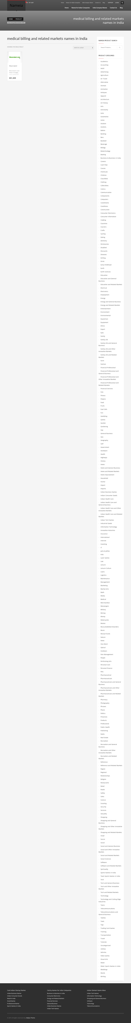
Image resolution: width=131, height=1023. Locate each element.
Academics (104, 61)
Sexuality (104, 814)
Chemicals (104, 172)
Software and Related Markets (111, 866)
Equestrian (104, 319)
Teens (103, 905)
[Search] (119, 47)
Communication (106, 192)
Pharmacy (104, 700)
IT (101, 548)
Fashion (103, 364)
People (103, 658)
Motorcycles (105, 620)
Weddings (104, 969)
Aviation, (103, 127)
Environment (105, 312)
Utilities (103, 949)
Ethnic (103, 326)
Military (103, 610)
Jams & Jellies (105, 551)
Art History (104, 103)
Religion (103, 779)
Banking (103, 134)
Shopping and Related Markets (111, 832)
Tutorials (104, 942)
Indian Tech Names (107, 520)
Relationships (105, 776)
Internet (103, 541)
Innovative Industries (108, 530)
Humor (103, 482)
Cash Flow (104, 165)
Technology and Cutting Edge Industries (110, 900)
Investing (104, 544)
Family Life (104, 340)
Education (104, 275)
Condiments (105, 203)
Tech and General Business (110, 883)
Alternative (104, 82)
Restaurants (105, 783)
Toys (102, 925)
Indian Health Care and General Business (108, 503)
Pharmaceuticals (106, 678)
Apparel (103, 96)
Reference (104, 762)
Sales (102, 796)
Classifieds (104, 179)
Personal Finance (106, 668)
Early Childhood (106, 265)
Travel (103, 938)
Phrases (103, 706)
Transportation (106, 935)
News (102, 641)
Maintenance (105, 579)
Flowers (103, 399)
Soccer (103, 839)
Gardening (104, 426)
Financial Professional (108, 368)
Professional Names (13, 1003)
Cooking (103, 220)
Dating (103, 237)
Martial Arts (105, 589)
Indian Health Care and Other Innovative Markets (110, 509)
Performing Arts (106, 661)
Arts (102, 106)
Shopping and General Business (107, 822)
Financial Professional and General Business (109, 372)
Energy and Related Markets (110, 305)
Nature (103, 637)
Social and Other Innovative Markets (109, 851)
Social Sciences (106, 859)
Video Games (105, 956)
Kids (102, 554)
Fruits (102, 406)
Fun (102, 413)
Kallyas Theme (30, 1018)
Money (103, 616)
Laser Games (105, 558)
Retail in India (11, 998)
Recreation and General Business (108, 745)
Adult (102, 68)
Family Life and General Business (108, 344)
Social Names (11, 1001)
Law (102, 561)
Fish (102, 392)
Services (103, 810)
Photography (105, 703)
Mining (103, 613)
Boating (103, 155)
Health (103, 454)
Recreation (104, 741)
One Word (104, 644)
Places (103, 710)
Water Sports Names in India (110, 966)
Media (103, 596)
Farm (102, 361)
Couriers (103, 227)
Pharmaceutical (106, 675)
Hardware (104, 451)
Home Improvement (107, 475)
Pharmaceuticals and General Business (110, 683)
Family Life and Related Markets (108, 356)
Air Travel (104, 79)
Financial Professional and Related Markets (109, 384)
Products (104, 720)
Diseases (104, 254)
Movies (103, 623)
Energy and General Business (111, 302)
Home (62, 2)
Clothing (103, 182)
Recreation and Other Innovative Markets (107, 751)
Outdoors (104, 651)
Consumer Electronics (108, 213)
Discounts (104, 251)
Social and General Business (110, 846)
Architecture (105, 99)
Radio (102, 734)
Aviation (103, 124)
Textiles (103, 918)
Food (102, 402)
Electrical (104, 288)
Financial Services (107, 389)
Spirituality (104, 869)
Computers (104, 199)
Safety (103, 793)
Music (103, 630)
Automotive (104, 117)
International (105, 537)
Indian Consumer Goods (109, 495)
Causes (103, 168)
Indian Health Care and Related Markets (110, 515)
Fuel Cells (104, 409)
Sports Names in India (108, 873)
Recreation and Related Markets (108, 757)
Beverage (104, 144)
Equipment (104, 322)
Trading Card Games (108, 928)
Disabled (104, 248)
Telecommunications (108, 909)
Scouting (104, 803)
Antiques (104, 92)
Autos (102, 120)
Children (104, 175)
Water (103, 963)
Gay (102, 430)
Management (105, 582)
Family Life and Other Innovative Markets (107, 350)
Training (103, 932)
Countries (104, 223)
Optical (103, 647)
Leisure (103, 565)
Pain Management (107, 654)
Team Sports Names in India (110, 876)
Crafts (103, 230)
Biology (103, 148)
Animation (104, 89)
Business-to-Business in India (111, 158)
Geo (102, 437)
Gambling (104, 416)
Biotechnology (105, 151)
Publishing (104, 731)
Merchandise (105, 603)
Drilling (103, 258)
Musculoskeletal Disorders (110, 627)
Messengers (105, 606)
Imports (103, 489)
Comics (103, 189)
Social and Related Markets (110, 855)
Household (104, 478)
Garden (103, 423)
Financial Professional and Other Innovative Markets (109, 378)
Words (103, 973)
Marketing (104, 585)
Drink (102, 261)
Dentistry (104, 241)
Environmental (106, 315)
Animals (103, 86)
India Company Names (87, 2)
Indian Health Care (107, 499)
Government (105, 447)
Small (102, 836)
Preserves (104, 717)
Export (103, 329)
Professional (105, 724)
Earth (102, 268)
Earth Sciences (106, 272)
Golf (102, 444)
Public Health (105, 727)
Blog (104, 2)
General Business (107, 433)
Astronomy (104, 110)
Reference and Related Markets (111, 765)
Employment (105, 295)
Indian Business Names (109, 492)
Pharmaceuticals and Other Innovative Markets (109, 689)
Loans (103, 572)
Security (103, 807)
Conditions (104, 206)
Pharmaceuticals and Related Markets (110, 695)
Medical (103, 599)
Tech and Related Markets (110, 892)
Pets (102, 672)
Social (103, 843)
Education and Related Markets (111, 284)
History (103, 461)
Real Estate (104, 737)
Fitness (103, 395)
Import (103, 485)
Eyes (102, 333)
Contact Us (98, 2)
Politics (103, 713)
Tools (102, 921)
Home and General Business (110, 468)
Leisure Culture (106, 568)
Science (103, 800)
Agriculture (104, 75)
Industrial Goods (106, 523)
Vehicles (103, 952)
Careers (103, 161)
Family (103, 336)
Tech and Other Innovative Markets (109, 887)
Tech (102, 880)
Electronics (104, 291)
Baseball (103, 141)
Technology (104, 896)
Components (105, 196)
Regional (104, 772)
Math (102, 592)
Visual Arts (104, 959)
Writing (103, 976)
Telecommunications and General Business (108, 913)
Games (103, 420)
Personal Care (105, 665)
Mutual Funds (105, 634)
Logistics (103, 575)
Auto (102, 113)
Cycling (103, 234)
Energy (103, 298)
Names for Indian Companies (73, 2)
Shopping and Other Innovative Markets (110, 827)
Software (104, 862)
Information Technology (109, 527)
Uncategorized (106, 945)
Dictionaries (105, 244)
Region (103, 769)
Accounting (104, 65)
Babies (103, 130)
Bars (102, 137)
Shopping (104, 817)
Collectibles (104, 186)
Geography (104, 440)
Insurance (104, 534)
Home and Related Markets (110, 471)
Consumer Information (108, 217)
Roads (103, 789)
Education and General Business (107, 280)
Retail (102, 786)
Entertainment (106, 309)
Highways (104, 457)
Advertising (104, 72)
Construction (105, 210)
